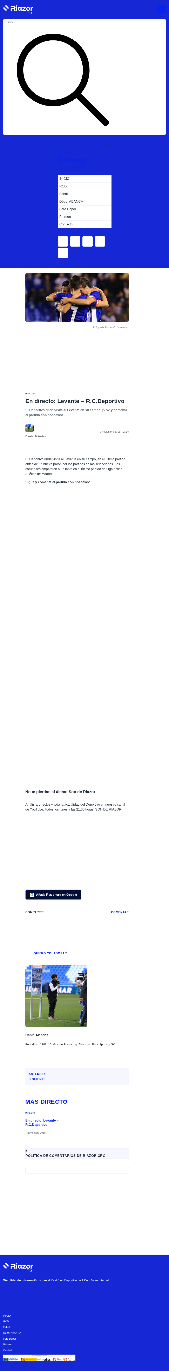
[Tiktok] (45, 1291)
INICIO (7, 1315)
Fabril (6, 1327)
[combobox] (22, 22)
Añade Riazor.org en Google (56, 894)
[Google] (70, 1291)
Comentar (120, 912)
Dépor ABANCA (12, 1333)
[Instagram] (21, 1291)
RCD (6, 1321)
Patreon (7, 1344)
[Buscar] (62, 80)
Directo (30, 394)
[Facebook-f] (58, 1291)
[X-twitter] (33, 1291)
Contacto (8, 1350)
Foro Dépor (9, 1338)
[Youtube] (8, 1291)
